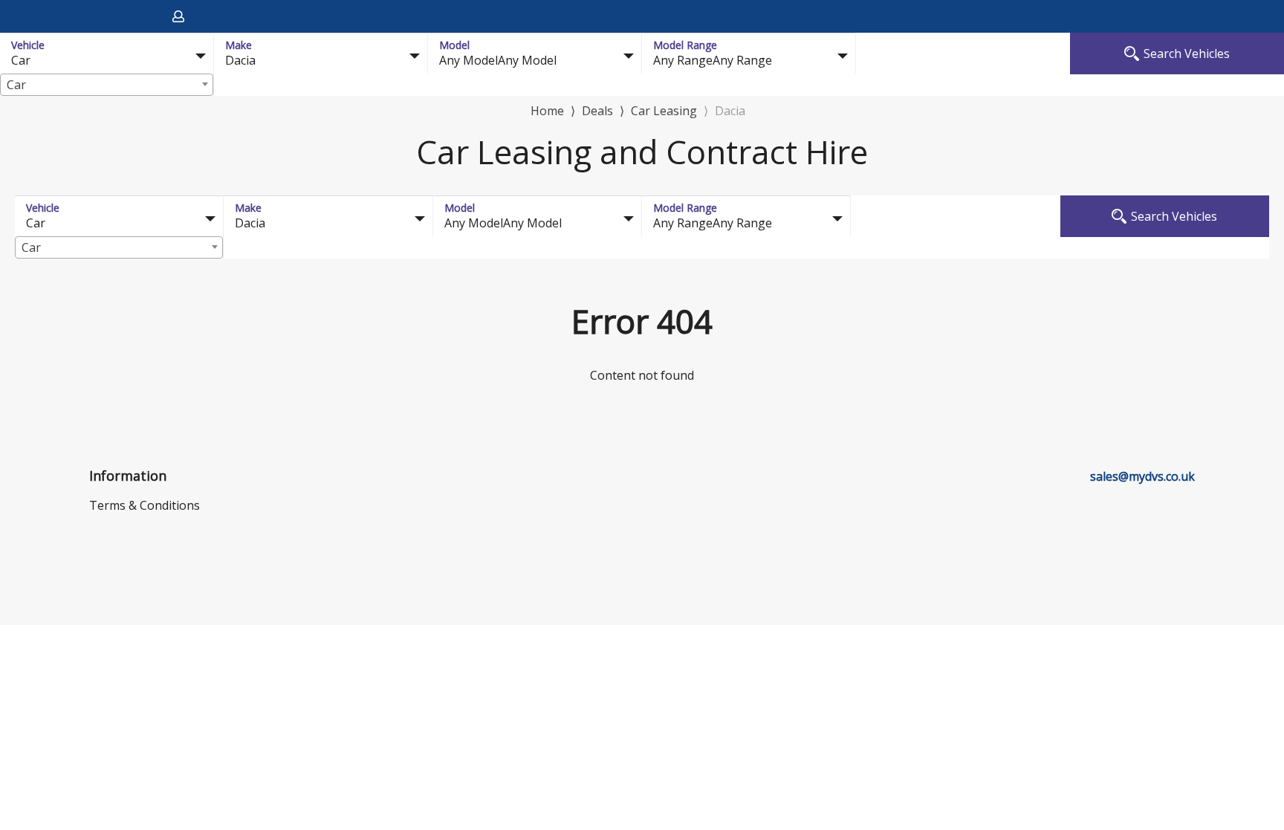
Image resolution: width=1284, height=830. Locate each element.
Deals (597, 111)
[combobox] (106, 85)
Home (547, 109)
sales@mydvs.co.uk (1142, 476)
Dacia (730, 111)
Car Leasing (664, 111)
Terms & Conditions (144, 505)
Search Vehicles (1187, 53)
